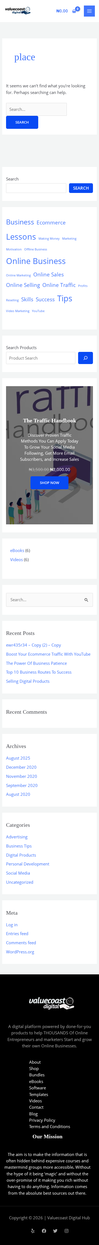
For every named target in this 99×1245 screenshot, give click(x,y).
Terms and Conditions (49, 1126)
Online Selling (23, 285)
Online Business (36, 260)
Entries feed (17, 933)
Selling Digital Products (28, 681)
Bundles (37, 1074)
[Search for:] (36, 109)
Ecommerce (51, 222)
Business (20, 221)
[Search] (85, 358)
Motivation (14, 249)
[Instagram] (66, 1231)
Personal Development (27, 864)
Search (12, 179)
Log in (12, 924)
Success (45, 299)
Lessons (21, 236)
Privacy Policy (42, 1120)
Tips (64, 298)
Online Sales (48, 274)
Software (37, 1087)
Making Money (49, 238)
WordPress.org (20, 951)
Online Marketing (18, 275)
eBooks (36, 1081)
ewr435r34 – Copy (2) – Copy (33, 645)
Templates (38, 1094)
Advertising (17, 836)
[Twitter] (55, 1231)
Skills (27, 299)
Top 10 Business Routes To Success (39, 672)
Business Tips (19, 846)
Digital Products (21, 855)
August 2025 (18, 758)
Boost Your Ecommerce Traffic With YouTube (48, 654)
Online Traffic (59, 285)
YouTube (38, 311)
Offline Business (35, 249)
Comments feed (21, 942)
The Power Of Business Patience (36, 663)
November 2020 (21, 776)
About (35, 1062)
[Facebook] (44, 1231)
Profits (82, 286)
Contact (36, 1107)
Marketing (69, 238)
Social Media (18, 873)
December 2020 (21, 767)
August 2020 (18, 794)
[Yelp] (33, 1231)
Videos (35, 1100)
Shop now (49, 482)
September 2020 (22, 785)
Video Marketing (17, 311)
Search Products (21, 347)
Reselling (12, 300)
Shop (34, 1068)
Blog (33, 1113)
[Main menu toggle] (89, 11)
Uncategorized (19, 882)
